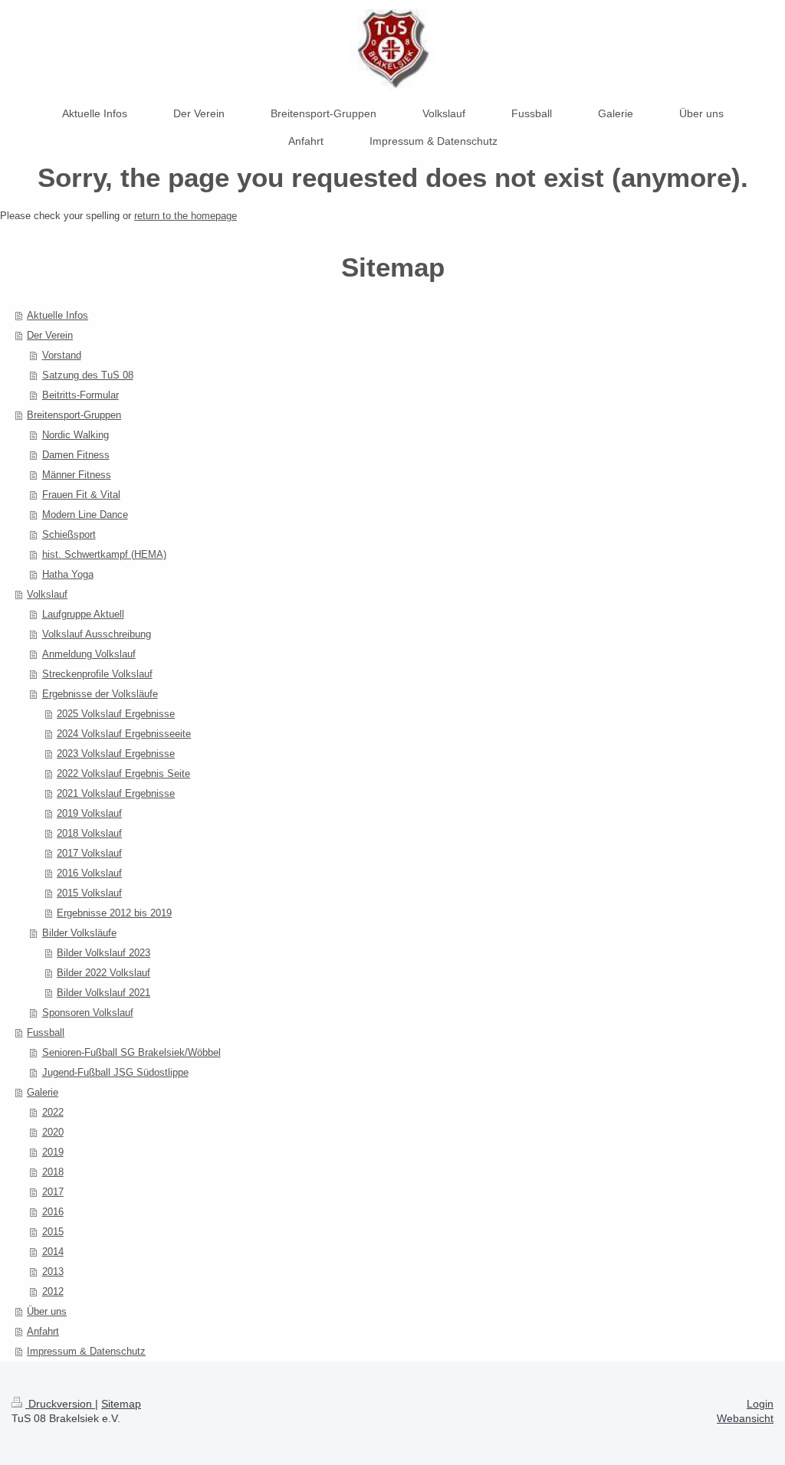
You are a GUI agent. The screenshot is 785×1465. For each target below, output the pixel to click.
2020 (53, 1132)
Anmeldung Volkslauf (89, 654)
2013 (53, 1271)
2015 (53, 1231)
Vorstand (61, 355)
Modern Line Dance (85, 514)
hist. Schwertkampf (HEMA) (104, 554)
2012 (53, 1291)
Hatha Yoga (68, 574)
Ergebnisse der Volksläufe (100, 694)
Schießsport (69, 534)
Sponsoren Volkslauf (87, 1012)
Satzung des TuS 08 (87, 375)
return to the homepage (185, 215)
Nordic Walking (75, 435)
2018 (53, 1172)
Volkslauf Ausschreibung (96, 634)
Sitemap (121, 1404)
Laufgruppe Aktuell (83, 614)
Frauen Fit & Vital (81, 494)
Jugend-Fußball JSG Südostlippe (115, 1072)
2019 (53, 1152)
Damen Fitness (76, 454)
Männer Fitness (76, 474)
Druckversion (60, 1404)
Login (760, 1404)
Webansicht (745, 1418)
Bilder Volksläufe (79, 933)
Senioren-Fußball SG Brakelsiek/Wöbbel (131, 1052)
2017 (53, 1192)
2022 (53, 1112)
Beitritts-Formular (80, 395)
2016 (53, 1212)
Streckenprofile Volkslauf (97, 674)
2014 (53, 1251)
